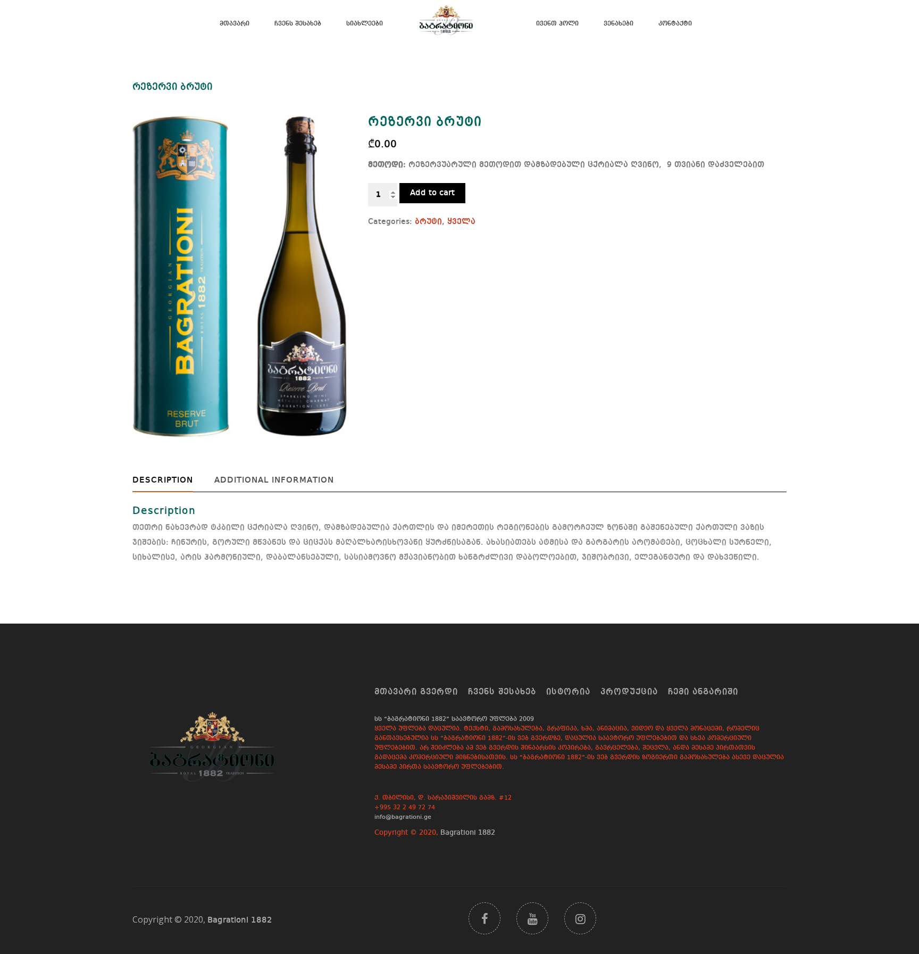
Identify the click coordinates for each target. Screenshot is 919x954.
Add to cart (432, 193)
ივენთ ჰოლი (557, 24)
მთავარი (234, 24)
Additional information (274, 480)
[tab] (170, 480)
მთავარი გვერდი (416, 692)
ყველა (461, 222)
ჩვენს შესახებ (297, 24)
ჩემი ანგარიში (703, 692)
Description (162, 480)
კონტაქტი (675, 24)
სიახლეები (364, 24)
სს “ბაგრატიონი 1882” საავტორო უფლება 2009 (454, 719)
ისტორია (568, 692)
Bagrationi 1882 (467, 832)
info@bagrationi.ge (402, 817)
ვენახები (618, 24)
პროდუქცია (629, 692)
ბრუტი (428, 222)
